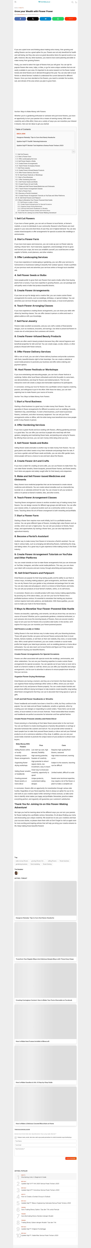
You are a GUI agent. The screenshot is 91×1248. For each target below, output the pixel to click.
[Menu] (15, 2)
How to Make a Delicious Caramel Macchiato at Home (35, 1123)
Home (16, 7)
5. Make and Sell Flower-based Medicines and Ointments (36, 186)
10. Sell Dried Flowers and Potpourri (29, 198)
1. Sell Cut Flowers (22, 154)
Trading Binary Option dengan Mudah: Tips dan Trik (38, 1222)
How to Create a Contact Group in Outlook (35, 1196)
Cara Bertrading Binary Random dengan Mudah (37, 1216)
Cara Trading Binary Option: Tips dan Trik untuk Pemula (40, 1209)
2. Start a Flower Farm (24, 156)
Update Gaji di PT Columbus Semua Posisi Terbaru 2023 (40, 1190)
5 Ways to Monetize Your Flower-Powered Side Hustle (34, 200)
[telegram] (45, 19)
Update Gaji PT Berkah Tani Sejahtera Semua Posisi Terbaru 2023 (40, 145)
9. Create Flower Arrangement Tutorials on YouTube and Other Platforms (41, 195)
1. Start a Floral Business (25, 177)
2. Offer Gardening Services (26, 179)
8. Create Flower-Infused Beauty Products (30, 170)
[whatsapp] (58, 19)
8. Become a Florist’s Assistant (27, 193)
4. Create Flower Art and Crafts (27, 184)
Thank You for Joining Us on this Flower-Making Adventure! (37, 213)
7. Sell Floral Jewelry (23, 168)
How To (21, 7)
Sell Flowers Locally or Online (29, 202)
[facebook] (20, 19)
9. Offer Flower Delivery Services (28, 172)
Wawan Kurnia (20, 14)
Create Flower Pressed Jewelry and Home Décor (35, 210)
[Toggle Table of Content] (73, 151)
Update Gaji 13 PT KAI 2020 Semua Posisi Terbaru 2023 (40, 1183)
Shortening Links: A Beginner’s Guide (33, 1177)
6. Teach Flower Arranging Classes (28, 166)
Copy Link (71, 18)
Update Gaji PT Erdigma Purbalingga (33, 1229)
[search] (72, 2)
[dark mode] (76, 2)
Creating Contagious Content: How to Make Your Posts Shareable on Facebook (44, 1000)
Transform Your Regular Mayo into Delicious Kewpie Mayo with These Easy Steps (45, 959)
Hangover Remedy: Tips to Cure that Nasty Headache (36, 137)
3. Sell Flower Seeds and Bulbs (28, 182)
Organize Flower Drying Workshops (31, 206)
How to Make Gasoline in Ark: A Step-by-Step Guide (34, 1082)
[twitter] (33, 19)
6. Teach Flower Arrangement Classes (30, 189)
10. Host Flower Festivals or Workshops (30, 175)
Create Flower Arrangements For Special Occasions (36, 204)
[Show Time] (38, 14)
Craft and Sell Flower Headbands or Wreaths (34, 208)
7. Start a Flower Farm (24, 191)
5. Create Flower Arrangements (27, 163)
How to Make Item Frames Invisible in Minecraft (32, 1041)
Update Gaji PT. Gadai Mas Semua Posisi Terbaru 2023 (39, 1235)
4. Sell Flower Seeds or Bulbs (26, 161)
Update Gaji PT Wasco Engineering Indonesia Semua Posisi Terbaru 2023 (46, 1203)
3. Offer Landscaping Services (27, 159)
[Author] (16, 873)
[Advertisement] (45, 34)
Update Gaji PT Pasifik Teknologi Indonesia (32, 141)
